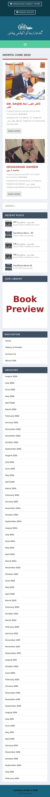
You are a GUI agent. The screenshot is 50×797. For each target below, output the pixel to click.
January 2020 (11, 686)
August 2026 (11, 376)
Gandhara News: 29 (22, 265)
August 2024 (11, 528)
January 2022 (11, 633)
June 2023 (10, 580)
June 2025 (10, 468)
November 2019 (12, 699)
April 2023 (10, 594)
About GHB (10, 360)
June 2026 (10, 389)
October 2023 (11, 574)
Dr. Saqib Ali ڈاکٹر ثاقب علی (23, 105)
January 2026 (11, 422)
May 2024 (9, 548)
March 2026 (10, 409)
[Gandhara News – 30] (8, 234)
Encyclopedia (12, 114)
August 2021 (11, 660)
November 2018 (12, 752)
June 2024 (10, 541)
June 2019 (10, 726)
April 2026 (10, 403)
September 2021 (13, 653)
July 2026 (9, 383)
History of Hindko (13, 347)
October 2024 (11, 515)
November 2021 (12, 646)
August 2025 (11, 455)
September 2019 (13, 706)
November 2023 (12, 567)
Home (37, 225)
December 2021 (12, 640)
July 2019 (9, 719)
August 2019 (11, 712)
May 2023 (9, 587)
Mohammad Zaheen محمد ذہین (22, 168)
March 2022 (10, 620)
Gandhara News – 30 (23, 233)
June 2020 (10, 673)
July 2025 (9, 462)
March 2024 (11, 561)
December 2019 (12, 693)
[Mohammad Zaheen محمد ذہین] (25, 151)
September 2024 (13, 521)
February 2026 (12, 416)
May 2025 (9, 475)
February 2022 (12, 627)
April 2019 (9, 739)
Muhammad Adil (22, 111)
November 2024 (13, 508)
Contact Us (10, 354)
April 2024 (10, 554)
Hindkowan (29, 225)
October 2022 (11, 613)
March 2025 (10, 488)
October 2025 (11, 442)
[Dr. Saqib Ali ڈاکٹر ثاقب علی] (25, 81)
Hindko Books (26, 12)
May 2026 (9, 396)
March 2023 (10, 600)
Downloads (28, 236)
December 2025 (13, 429)
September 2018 (13, 765)
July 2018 (9, 772)
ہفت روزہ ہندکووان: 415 (23, 254)
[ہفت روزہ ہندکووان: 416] (8, 245)
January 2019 (11, 745)
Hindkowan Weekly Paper (26, 4)
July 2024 (9, 534)
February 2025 (12, 495)
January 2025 (11, 501)
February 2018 (12, 778)
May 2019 (9, 732)
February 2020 (12, 679)
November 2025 (12, 436)
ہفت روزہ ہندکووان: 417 (23, 222)
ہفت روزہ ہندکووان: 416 (23, 244)
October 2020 (11, 666)
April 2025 (10, 482)
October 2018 (11, 758)
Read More (14, 131)
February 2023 (12, 607)
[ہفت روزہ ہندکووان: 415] (8, 256)
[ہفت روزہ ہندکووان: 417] (8, 223)
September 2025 (13, 449)
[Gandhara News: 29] (8, 267)
